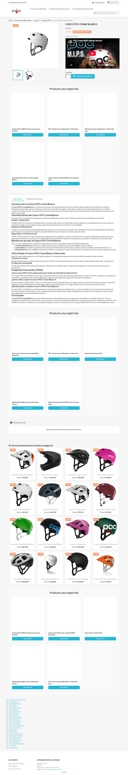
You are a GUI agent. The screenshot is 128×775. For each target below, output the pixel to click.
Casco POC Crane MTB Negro (78, 579)
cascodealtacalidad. (16, 744)
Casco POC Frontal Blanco (50, 579)
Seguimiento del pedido (16, 764)
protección (12, 732)
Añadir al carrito (82, 76)
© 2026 (64, 772)
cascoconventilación (16, 726)
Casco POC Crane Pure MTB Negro (50, 544)
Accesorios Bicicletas (82, 9)
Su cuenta (13, 760)
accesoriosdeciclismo (16, 700)
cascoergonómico (15, 736)
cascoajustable (14, 712)
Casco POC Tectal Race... (77, 509)
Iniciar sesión (12, 766)
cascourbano (13, 716)
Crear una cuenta (14, 769)
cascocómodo (13, 714)
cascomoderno (14, 724)
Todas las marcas (38, 9)
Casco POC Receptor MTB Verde (105, 544)
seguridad (12, 730)
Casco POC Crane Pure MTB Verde (22, 544)
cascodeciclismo (14, 708)
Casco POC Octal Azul (50, 509)
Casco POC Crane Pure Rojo (105, 509)
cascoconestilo (14, 728)
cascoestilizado (14, 722)
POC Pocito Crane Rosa (106, 475)
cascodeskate (13, 742)
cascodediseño (14, 738)
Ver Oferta (27, 135)
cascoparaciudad (15, 740)
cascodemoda (13, 720)
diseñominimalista (15, 734)
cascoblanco (13, 702)
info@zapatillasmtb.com (54, 769)
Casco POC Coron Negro (50, 475)
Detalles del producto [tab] (34, 199)
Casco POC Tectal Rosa (78, 544)
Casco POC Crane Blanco (22, 509)
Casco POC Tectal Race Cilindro (22, 475)
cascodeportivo (14, 704)
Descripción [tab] (17, 199)
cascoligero (13, 706)
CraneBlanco (13, 748)
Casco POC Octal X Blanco (22, 579)
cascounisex (13, 710)
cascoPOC (12, 746)
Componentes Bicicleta (59, 9)
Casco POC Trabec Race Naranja (105, 579)
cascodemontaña (15, 718)
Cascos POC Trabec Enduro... (78, 475)
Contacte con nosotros (17, 2)
